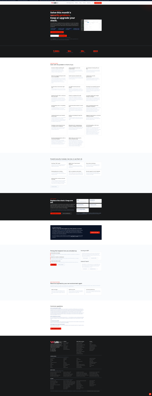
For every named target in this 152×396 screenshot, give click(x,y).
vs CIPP (78, 206)
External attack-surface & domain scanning (58, 179)
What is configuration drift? (66, 386)
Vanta (64, 360)
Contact (64, 344)
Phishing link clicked (79, 343)
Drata (93, 201)
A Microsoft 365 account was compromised (74, 68)
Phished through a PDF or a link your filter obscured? (58, 96)
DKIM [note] (55, 108)
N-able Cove (91, 360)
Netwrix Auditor (91, 361)
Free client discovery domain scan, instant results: (57, 34)
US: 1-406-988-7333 (53, 351)
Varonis (90, 364)
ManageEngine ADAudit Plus (93, 362)
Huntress (64, 366)
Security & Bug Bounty (66, 349)
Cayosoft (80, 206)
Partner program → (86, 258)
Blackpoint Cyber (65, 367)
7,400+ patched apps (93, 344)
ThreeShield (62, 230)
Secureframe (65, 363)
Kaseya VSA (51, 364)
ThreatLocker (65, 358)
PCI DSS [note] (94, 127)
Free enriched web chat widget (34, 0)
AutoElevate (64, 359)
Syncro (51, 365)
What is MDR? (52, 387)
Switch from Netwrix (92, 348)
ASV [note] (95, 129)
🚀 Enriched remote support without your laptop (46, 0)
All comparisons (52, 358)
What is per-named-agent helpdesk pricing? (69, 382)
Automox (51, 367)
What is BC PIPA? (92, 381)
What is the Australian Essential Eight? (81, 380)
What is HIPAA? (78, 381)
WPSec (90, 366)
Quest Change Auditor (92, 363)
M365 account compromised (80, 344)
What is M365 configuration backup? (68, 384)
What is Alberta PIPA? (92, 380)
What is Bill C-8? (92, 385)
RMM (78, 200)
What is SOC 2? (78, 382)
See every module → (54, 186)
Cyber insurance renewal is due (75, 75)
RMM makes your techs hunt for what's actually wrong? (75, 138)
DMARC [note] (57, 107)
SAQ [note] (97, 127)
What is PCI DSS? (78, 383)
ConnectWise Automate (53, 362)
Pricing (90, 343)
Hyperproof (64, 362)
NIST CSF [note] (73, 172)
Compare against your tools (55, 213)
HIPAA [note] (79, 172)
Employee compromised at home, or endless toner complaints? (58, 126)
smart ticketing (96, 173)
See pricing (53, 264)
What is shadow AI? (52, 383)
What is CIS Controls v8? (79, 385)
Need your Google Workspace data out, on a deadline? (58, 76)
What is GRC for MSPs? (53, 380)
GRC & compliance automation (75, 171)
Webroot (77, 363)
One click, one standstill (79, 342)
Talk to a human (60, 264)
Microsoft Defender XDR (66, 364)
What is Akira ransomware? (79, 387)
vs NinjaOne (81, 201)
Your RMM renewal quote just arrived (74, 87)
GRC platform (92, 200)
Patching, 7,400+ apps (55, 163)
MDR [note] (91, 119)
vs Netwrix (85, 210)
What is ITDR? (52, 385)
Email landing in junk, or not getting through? (58, 106)
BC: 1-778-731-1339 (52, 349)
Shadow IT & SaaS (93, 204)
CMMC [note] (70, 172)
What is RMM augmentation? (54, 381)
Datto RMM (51, 360)
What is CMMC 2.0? (65, 387)
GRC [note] (73, 96)
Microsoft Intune (65, 365)
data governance (92, 206)
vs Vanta (91, 201)
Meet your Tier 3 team (94, 232)
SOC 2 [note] (77, 172)
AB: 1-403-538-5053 (53, 348)
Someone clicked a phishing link (57, 67)
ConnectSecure (78, 359)
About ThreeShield (65, 342)
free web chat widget (90, 174)
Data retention (65, 348)
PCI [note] (51, 120)
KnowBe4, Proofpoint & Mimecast (80, 365)
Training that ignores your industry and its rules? (58, 116)
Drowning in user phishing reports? (93, 86)
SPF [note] (53, 108)
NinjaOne (51, 359)
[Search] (93, 3)
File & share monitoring (90, 163)
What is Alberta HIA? (92, 382)
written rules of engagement (86, 255)
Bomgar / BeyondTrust (79, 361)
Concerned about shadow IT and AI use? (76, 106)
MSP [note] (87, 250)
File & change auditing (81, 209)
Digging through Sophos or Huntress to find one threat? (93, 116)
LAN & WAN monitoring (79, 353)
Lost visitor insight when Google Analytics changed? (92, 96)
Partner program (92, 349)
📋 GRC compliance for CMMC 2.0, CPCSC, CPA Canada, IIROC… (63, 0)
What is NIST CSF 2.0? (79, 384)
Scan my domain (63, 35)
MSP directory (91, 350)
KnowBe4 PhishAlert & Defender (80, 364)
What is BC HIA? (91, 383)
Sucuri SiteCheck (92, 365)
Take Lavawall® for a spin (56, 328)
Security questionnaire (79, 349)
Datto (85, 201)
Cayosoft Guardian (78, 366)
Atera (84, 201)
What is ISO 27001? (78, 386)
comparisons (59, 314)
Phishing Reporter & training (56, 171)
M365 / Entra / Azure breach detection (74, 164)
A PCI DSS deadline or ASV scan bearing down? (92, 126)
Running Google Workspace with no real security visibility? (58, 138)
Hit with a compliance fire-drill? (75, 95)
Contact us (91, 342)
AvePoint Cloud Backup (92, 358)
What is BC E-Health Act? (93, 384)
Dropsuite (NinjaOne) (79, 367)
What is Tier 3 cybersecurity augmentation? (69, 383)
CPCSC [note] (75, 173)
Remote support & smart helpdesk (93, 171)
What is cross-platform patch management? (69, 381)
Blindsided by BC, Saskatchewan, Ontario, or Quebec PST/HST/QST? (75, 126)
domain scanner (84, 254)
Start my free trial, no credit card (57, 32)
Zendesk (77, 362)
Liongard (77, 358)
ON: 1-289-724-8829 (53, 350)
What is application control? (54, 382)
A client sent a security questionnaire (90, 76)
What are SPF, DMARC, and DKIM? (67, 380)
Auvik (77, 360)
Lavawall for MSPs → (94, 258)
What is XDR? (52, 386)
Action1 (51, 366)
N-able (51, 363)
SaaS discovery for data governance (23, 0)
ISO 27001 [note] (72, 173)
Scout (77, 262)
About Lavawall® (65, 343)
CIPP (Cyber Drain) (92, 359)
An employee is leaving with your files (92, 68)
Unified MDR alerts (78, 352)
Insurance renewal (79, 348)
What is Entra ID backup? (66, 385)
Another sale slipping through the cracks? (75, 116)
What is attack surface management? (55, 384)
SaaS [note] (73, 107)
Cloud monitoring (80, 204)
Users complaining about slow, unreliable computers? (92, 106)
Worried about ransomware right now (58, 87)
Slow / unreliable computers (80, 351)
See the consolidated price (66, 213)
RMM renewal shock (79, 350)
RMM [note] (60, 165)
